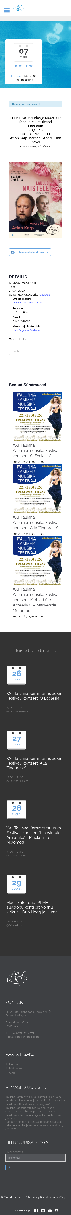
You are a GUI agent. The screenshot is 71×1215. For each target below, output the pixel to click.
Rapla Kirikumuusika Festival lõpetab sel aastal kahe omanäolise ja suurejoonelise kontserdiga (33, 1123)
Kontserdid (44, 294)
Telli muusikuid (14, 1064)
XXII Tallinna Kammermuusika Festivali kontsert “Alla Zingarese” (36, 522)
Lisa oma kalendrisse (30, 252)
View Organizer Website (26, 330)
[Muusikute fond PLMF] (19, 8)
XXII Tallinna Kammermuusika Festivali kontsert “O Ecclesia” (36, 450)
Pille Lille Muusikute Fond (27, 302)
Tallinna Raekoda (18, 711)
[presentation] (37, 417)
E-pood (10, 1072)
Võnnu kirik (15, 925)
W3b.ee (65, 1197)
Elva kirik (16, 76)
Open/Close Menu (7, 10)
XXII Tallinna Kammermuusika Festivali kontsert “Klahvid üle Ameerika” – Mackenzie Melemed (36, 600)
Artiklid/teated (14, 1068)
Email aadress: (14, 1152)
